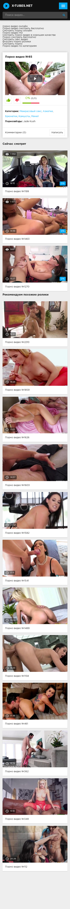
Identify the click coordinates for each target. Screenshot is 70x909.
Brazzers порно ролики (17, 42)
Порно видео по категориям (20, 46)
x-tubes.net (22, 6)
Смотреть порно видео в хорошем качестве (29, 35)
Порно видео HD (13, 33)
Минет (35, 116)
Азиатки (48, 111)
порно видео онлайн (15, 26)
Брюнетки (11, 116)
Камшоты (24, 116)
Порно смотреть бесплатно (19, 37)
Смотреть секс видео (15, 39)
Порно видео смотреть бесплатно (23, 28)
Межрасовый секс (31, 111)
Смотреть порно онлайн (17, 31)
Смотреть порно (12, 44)
